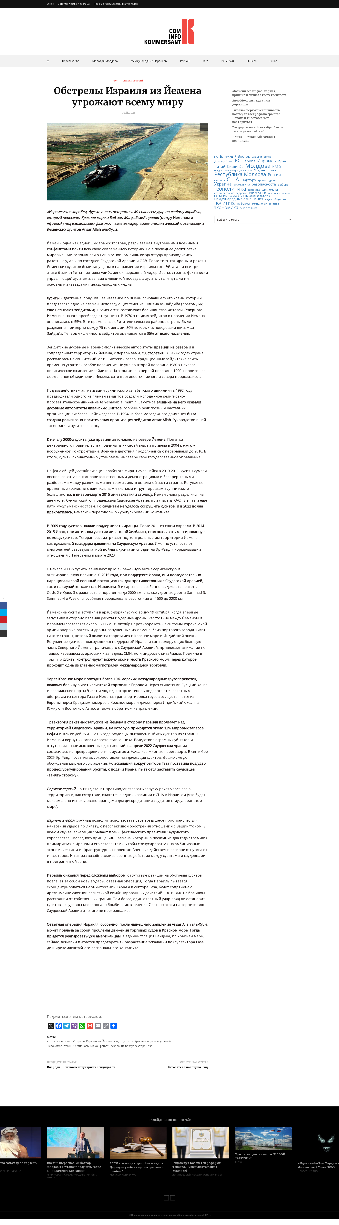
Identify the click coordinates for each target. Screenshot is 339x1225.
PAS (216, 157)
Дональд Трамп (223, 161)
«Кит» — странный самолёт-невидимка (254, 139)
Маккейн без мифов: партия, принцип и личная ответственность (259, 93)
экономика (226, 207)
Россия (274, 175)
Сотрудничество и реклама (74, 3)
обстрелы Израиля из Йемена (92, 1041)
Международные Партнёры (149, 61)
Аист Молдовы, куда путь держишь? (251, 102)
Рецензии (227, 61)
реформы (243, 203)
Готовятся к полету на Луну (188, 1067)
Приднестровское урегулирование (233, 171)
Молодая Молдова (105, 61)
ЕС (238, 160)
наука (268, 199)
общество (279, 199)
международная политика (256, 196)
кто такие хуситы (58, 1041)
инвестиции (257, 192)
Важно (113, 1175)
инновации (274, 193)
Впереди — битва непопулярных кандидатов (81, 1067)
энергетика (248, 208)
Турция (271, 180)
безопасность (264, 184)
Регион (185, 61)
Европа (248, 161)
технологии (259, 203)
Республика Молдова (240, 174)
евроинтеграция (224, 193)
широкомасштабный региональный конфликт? (78, 1046)
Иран (282, 161)
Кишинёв (235, 166)
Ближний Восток (235, 156)
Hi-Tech (252, 61)
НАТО (276, 166)
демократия (254, 190)
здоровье (242, 193)
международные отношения (238, 199)
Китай (219, 166)
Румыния (219, 180)
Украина (223, 184)
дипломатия (270, 189)
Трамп (262, 180)
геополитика (230, 188)
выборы (283, 184)
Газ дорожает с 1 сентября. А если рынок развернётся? (257, 129)
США (233, 179)
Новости (303, 1171)
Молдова (258, 166)
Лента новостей (133, 81)
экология (274, 204)
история (286, 193)
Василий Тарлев (261, 157)
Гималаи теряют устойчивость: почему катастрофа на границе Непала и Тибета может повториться (256, 116)
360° (205, 61)
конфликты (220, 196)
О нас (273, 61)
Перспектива (70, 61)
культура (234, 196)
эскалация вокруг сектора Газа (131, 1046)
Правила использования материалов (116, 3)
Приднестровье (264, 170)
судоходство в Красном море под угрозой (142, 1041)
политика (225, 203)
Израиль (266, 161)
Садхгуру (248, 180)
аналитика (241, 184)
